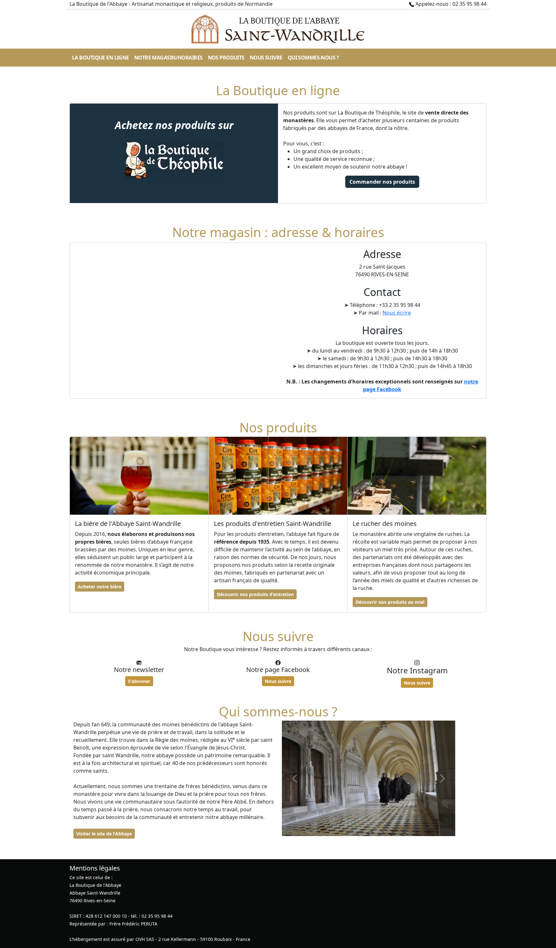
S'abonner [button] (139, 681)
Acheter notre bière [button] (99, 587)
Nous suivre (266, 57)
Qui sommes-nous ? (313, 57)
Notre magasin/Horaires (168, 57)
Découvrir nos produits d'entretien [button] (255, 594)
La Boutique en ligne (100, 57)
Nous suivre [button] (278, 681)
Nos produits (226, 57)
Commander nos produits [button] (382, 181)
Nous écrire (397, 312)
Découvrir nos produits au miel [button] (390, 602)
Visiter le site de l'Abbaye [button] (104, 834)
